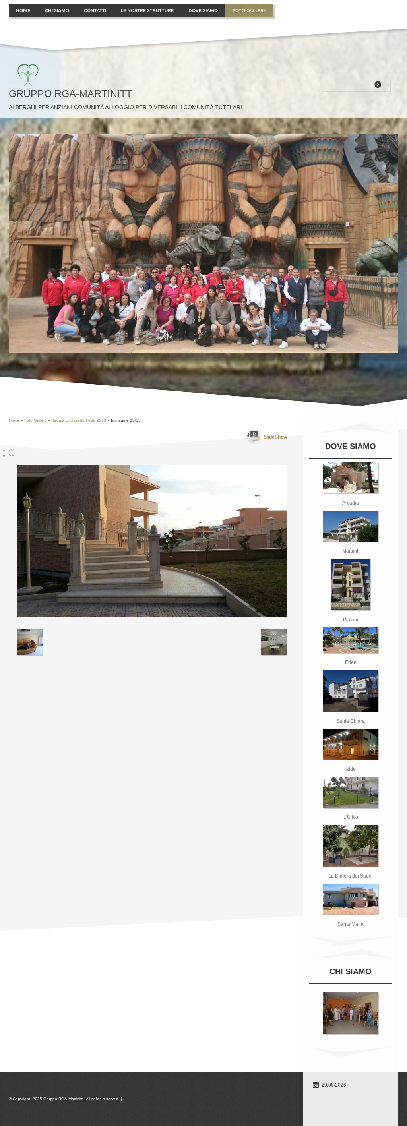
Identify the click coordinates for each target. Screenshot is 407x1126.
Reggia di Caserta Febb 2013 (78, 420)
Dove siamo (203, 10)
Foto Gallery (249, 10)
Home (23, 10)
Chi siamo (57, 10)
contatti (95, 10)
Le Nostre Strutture (147, 10)
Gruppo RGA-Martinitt (70, 93)
